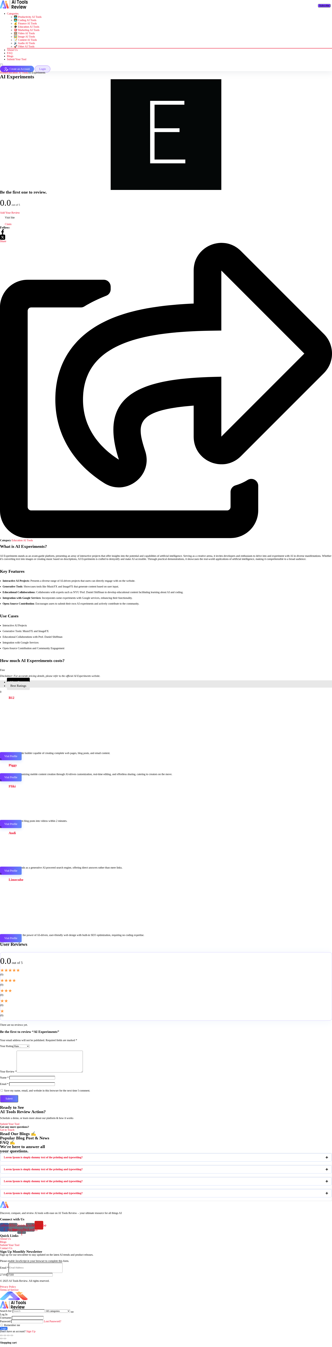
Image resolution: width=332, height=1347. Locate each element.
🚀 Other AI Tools (24, 46)
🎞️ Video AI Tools (24, 33)
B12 (11, 698)
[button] (166, 1157)
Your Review (8, 1071)
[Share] (4, 1335)
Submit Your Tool (16, 59)
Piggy (13, 765)
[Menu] (1, 65)
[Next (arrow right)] (4, 1338)
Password (5, 1321)
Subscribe (324, 5)
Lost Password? (52, 1321)
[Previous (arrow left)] (1, 1338)
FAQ (9, 53)
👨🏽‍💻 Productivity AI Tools (28, 16)
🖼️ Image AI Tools (24, 36)
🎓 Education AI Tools (26, 26)
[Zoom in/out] (11, 1335)
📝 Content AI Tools (25, 39)
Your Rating (6, 1046)
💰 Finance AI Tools (25, 23)
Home (3, 72)
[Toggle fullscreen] (8, 1335)
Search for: (6, 1310)
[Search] (72, 1311)
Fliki (12, 786)
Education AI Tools (17, 72)
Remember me (11, 1325)
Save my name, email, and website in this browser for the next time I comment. (47, 1090)
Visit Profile (10, 756)
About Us (12, 49)
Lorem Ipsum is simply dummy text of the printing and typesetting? (43, 1157)
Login (3, 1328)
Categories (13, 13)
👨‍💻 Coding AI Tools (25, 20)
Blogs (10, 56)
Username (5, 1317)
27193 (3, 1274)
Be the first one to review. (23, 192)
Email (4, 1084)
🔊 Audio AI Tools (24, 43)
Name (4, 1077)
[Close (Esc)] (1, 1335)
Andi (12, 833)
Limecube (16, 880)
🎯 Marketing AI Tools (26, 30)
